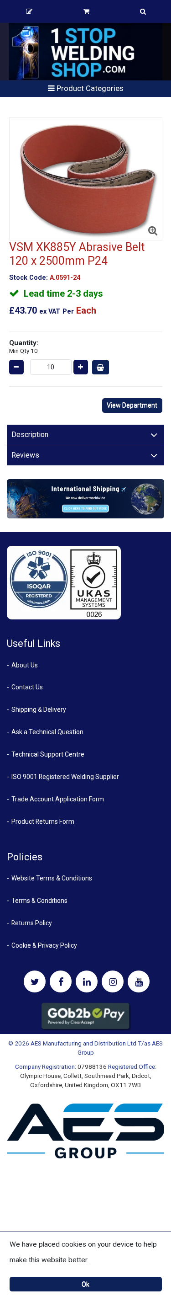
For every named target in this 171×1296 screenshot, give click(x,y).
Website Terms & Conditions (51, 878)
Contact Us (27, 687)
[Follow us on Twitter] (35, 981)
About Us (24, 665)
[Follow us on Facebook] (61, 981)
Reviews (25, 455)
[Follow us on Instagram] (113, 981)
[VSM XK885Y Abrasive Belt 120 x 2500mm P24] (86, 179)
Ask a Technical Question (47, 732)
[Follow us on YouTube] (139, 981)
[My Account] (29, 11)
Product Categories (89, 88)
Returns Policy (31, 923)
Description (29, 434)
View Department (132, 405)
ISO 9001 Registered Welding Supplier (65, 776)
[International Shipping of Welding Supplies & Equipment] (85, 498)
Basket (86, 11)
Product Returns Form (42, 821)
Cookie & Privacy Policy (44, 945)
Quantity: (23, 346)
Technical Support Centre (47, 754)
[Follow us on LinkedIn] (87, 981)
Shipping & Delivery (38, 709)
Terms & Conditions (39, 900)
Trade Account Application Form (57, 799)
